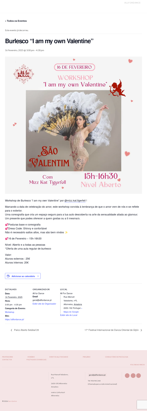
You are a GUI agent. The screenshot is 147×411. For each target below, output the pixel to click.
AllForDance (132, 3)
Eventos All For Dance (58, 357)
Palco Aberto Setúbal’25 (26, 330)
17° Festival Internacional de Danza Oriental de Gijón (112, 330)
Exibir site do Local (68, 315)
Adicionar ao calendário (23, 276)
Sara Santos (12, 401)
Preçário (86, 357)
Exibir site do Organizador (44, 303)
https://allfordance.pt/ (14, 319)
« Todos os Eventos (16, 20)
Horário (31, 357)
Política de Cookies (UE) (36, 359)
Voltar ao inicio (137, 365)
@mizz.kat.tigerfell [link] (75, 200)
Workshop (9, 312)
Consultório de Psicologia (116, 357)
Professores (7, 357)
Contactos (7, 359)
